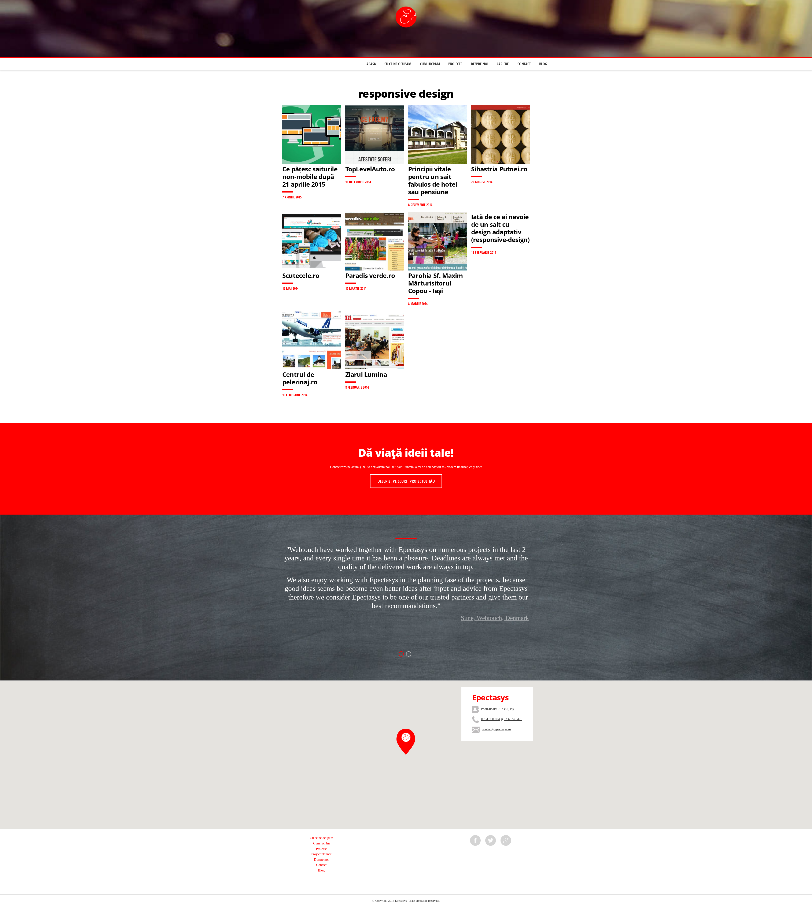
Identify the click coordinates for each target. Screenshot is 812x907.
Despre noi (479, 63)
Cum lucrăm (430, 63)
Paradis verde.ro (370, 275)
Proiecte (455, 63)
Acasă (371, 63)
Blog (543, 63)
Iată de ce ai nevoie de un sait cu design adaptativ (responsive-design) (500, 228)
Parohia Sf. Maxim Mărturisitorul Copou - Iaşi (435, 283)
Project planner (321, 854)
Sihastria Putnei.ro (499, 169)
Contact (524, 63)
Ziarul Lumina (366, 374)
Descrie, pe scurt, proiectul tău (406, 481)
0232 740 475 (513, 719)
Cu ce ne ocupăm (397, 63)
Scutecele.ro (300, 275)
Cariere (503, 63)
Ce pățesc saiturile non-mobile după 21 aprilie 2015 (309, 177)
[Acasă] (406, 16)
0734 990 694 (490, 719)
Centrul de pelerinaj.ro (299, 378)
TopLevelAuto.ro (370, 169)
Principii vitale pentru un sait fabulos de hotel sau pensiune (432, 180)
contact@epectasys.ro (496, 729)
